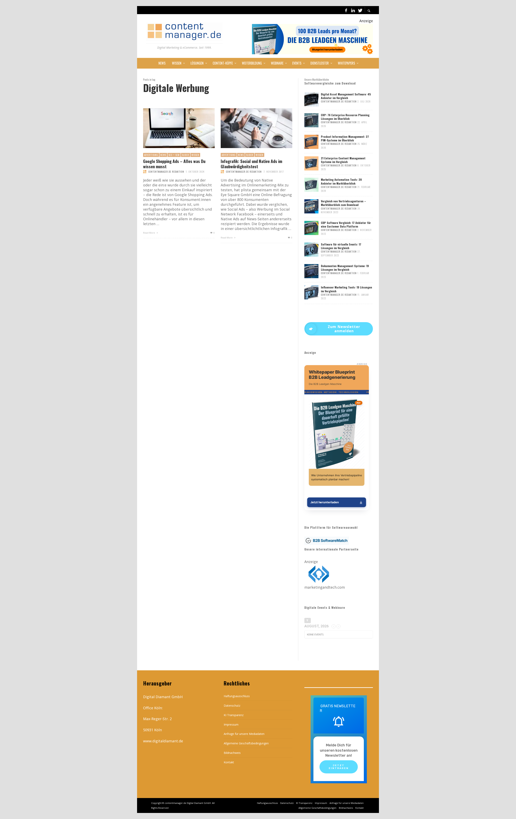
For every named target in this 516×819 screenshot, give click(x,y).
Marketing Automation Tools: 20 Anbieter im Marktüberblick (341, 181)
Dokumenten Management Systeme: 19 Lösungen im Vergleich (345, 268)
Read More (149, 232)
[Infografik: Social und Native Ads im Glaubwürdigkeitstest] (250, 128)
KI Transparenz (233, 715)
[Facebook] (346, 10)
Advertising (151, 155)
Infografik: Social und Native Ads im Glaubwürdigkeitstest (251, 164)
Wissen (195, 155)
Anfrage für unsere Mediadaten (244, 734)
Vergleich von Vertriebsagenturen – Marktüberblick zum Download (343, 203)
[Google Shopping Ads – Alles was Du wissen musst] (172, 128)
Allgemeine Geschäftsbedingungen (246, 743)
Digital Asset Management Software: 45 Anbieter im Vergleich (346, 96)
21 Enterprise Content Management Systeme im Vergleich (343, 160)
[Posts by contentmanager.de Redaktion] (144, 171)
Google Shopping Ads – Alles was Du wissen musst (174, 164)
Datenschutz (232, 705)
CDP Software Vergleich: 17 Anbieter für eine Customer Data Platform (346, 224)
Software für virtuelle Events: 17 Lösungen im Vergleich (341, 246)
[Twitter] (360, 10)
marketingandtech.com (324, 587)
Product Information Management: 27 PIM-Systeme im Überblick (345, 138)
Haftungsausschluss (237, 696)
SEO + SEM (174, 155)
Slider (185, 155)
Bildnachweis (232, 753)
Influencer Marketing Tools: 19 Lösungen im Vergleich (346, 289)
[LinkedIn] (353, 10)
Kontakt (229, 762)
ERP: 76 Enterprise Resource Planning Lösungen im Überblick (345, 117)
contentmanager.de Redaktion (166, 171)
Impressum (231, 724)
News (163, 155)
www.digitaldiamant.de (163, 741)
